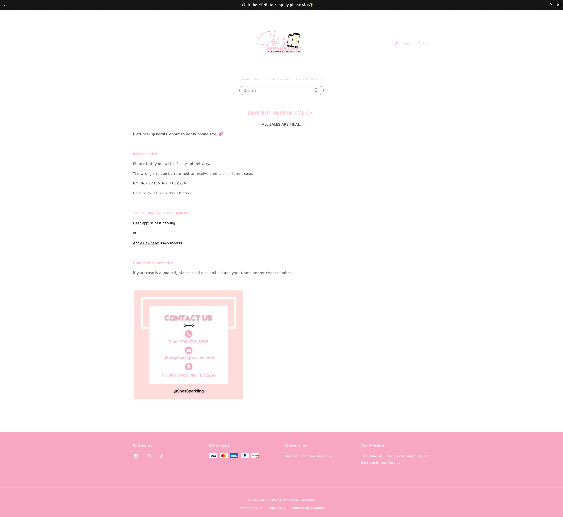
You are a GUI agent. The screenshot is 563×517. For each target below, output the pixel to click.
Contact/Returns (309, 79)
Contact (319, 508)
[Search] (316, 90)
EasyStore (307, 499)
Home (245, 79)
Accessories (281, 79)
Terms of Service (250, 508)
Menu (259, 79)
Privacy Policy (275, 508)
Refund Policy (299, 508)
